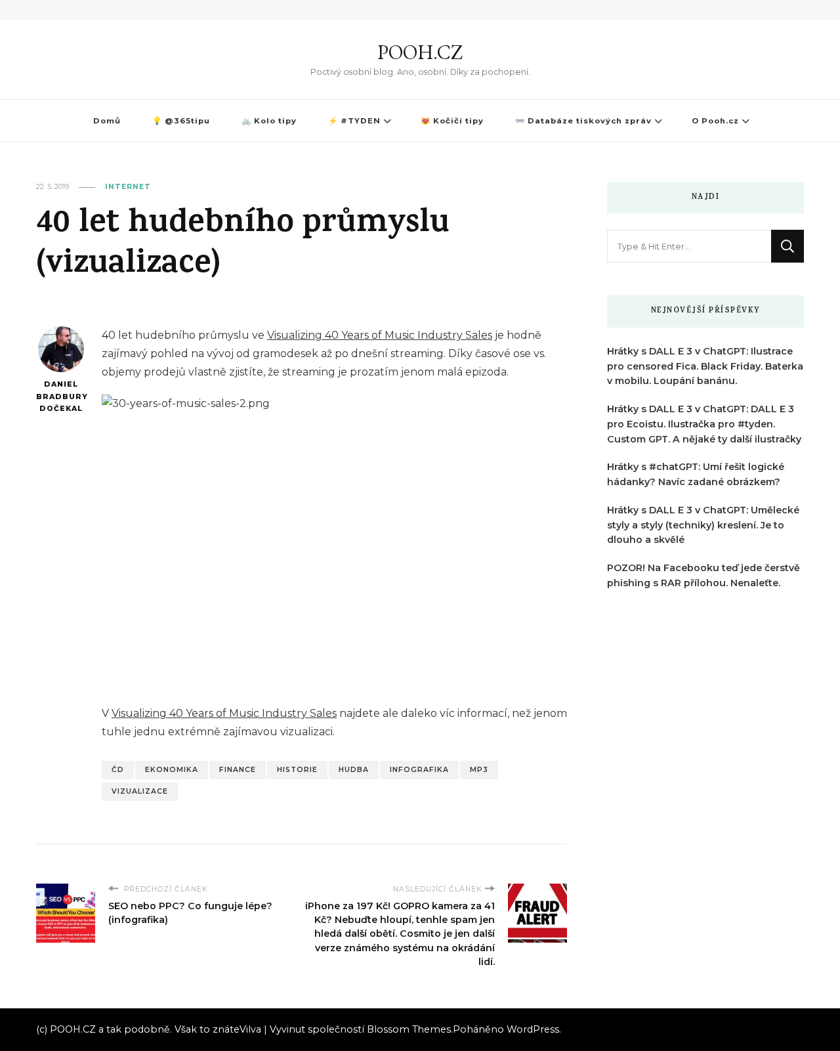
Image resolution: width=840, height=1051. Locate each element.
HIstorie (297, 769)
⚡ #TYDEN (354, 120)
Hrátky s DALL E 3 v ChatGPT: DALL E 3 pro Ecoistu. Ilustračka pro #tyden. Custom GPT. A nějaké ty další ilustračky (704, 424)
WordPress (533, 1029)
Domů (107, 120)
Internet (128, 186)
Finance (237, 769)
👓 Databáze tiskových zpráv (583, 120)
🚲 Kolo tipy (269, 120)
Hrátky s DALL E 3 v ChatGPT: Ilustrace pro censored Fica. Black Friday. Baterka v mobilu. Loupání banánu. (705, 366)
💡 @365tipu (181, 120)
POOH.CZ (420, 52)
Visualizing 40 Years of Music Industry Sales (379, 335)
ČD (118, 769)
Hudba (354, 769)
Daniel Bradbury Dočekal (60, 396)
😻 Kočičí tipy (452, 120)
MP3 (479, 769)
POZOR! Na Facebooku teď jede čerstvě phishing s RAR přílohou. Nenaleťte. (703, 575)
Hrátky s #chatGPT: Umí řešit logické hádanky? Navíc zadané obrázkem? (695, 474)
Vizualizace (140, 791)
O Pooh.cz (715, 120)
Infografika (419, 769)
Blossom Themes (409, 1029)
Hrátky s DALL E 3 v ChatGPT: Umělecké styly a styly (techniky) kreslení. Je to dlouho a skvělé (703, 525)
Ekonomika (171, 769)
